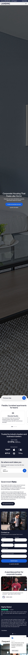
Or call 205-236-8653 (14, 564)
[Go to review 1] (12, 633)
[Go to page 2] (13, 426)
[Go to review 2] (14, 633)
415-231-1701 (7, 1)
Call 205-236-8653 (14, 207)
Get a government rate (8, 503)
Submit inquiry (14, 560)
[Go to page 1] (12, 426)
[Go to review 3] (15, 633)
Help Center (24, 1)
